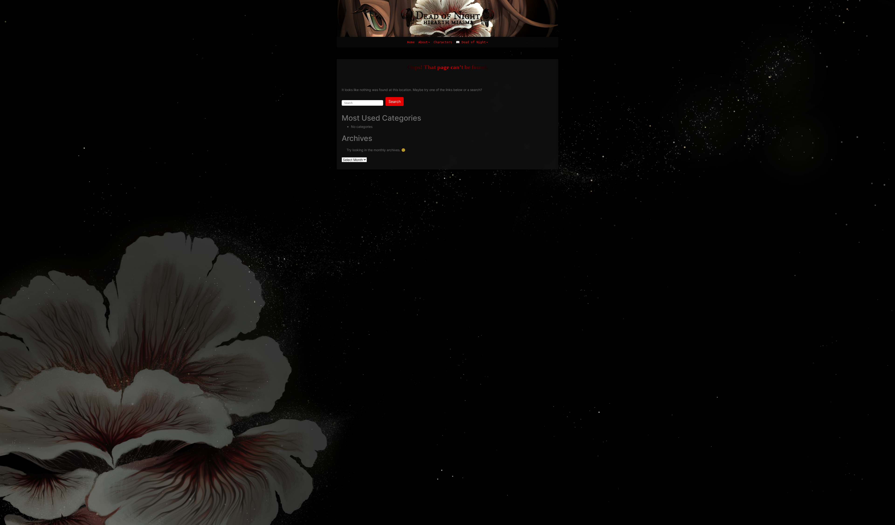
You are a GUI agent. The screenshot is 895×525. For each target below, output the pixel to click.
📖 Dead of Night (471, 42)
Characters (443, 42)
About (423, 42)
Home (411, 42)
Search (395, 101)
